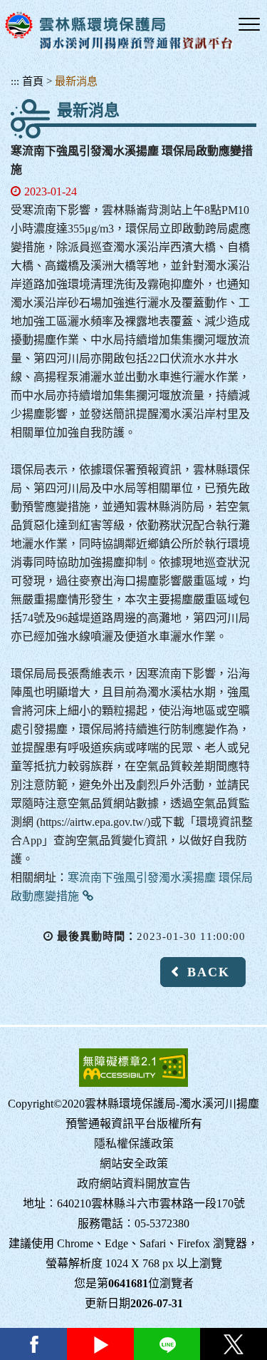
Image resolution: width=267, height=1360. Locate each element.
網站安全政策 (134, 1163)
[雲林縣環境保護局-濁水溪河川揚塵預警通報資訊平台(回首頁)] (119, 31)
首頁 (32, 81)
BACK (208, 972)
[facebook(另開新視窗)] (33, 1344)
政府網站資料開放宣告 (134, 1183)
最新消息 (76, 81)
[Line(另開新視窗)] (167, 1344)
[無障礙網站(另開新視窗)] (133, 1067)
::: (15, 81)
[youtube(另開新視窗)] (100, 1344)
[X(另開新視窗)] (233, 1344)
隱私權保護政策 (134, 1143)
